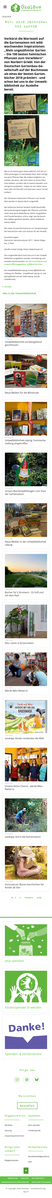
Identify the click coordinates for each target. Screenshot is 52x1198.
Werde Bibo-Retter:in (16, 690)
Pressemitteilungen (41, 1182)
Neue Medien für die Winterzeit (22, 392)
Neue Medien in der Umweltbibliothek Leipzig (25, 543)
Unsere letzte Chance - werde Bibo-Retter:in (24, 788)
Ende (39, 897)
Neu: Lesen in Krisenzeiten (19, 643)
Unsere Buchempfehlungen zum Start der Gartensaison (25, 492)
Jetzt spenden (14, 961)
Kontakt (25, 1178)
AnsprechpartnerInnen (14, 1135)
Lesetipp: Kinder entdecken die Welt (24, 738)
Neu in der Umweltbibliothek (19, 293)
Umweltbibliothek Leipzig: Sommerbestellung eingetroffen (25, 442)
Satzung (8, 1130)
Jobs (30, 1161)
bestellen (27, 1105)
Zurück (7, 286)
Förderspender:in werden (23, 1007)
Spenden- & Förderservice (23, 1054)
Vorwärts (29, 897)
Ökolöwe (8, 1125)
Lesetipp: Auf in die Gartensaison (23, 836)
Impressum (13, 1178)
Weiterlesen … (26, 320)
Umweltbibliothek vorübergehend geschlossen (23, 343)
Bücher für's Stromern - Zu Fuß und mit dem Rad (24, 594)
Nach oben (26, 1171)
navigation (5, 7)
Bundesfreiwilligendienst (38, 1156)
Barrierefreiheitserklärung (15, 1182)
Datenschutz (38, 1178)
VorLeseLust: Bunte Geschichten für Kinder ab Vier (24, 886)
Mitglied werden (11, 1160)
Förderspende (34, 1130)
